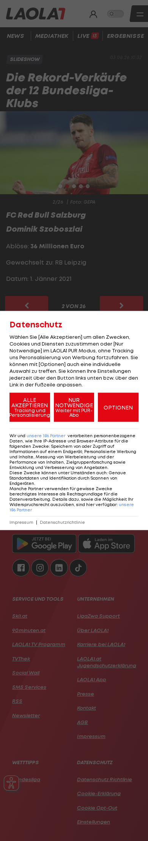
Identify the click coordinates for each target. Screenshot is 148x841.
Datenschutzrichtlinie (62, 522)
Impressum (21, 522)
